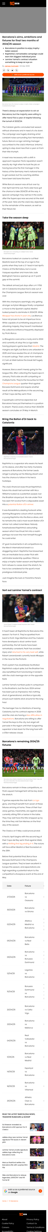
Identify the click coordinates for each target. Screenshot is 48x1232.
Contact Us (32, 1223)
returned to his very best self (25, 652)
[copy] (16, 70)
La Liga (36, 800)
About (4, 1219)
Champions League (11, 383)
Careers (5, 1227)
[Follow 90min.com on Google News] (40, 1191)
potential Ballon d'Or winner (20, 504)
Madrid (36, 346)
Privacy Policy (33, 1219)
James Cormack (11, 66)
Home (4, 1201)
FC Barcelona (13, 1201)
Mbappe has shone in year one (16, 315)
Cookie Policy (8, 1223)
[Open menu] (3, 3)
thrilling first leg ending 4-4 (20, 843)
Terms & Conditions (35, 1227)
